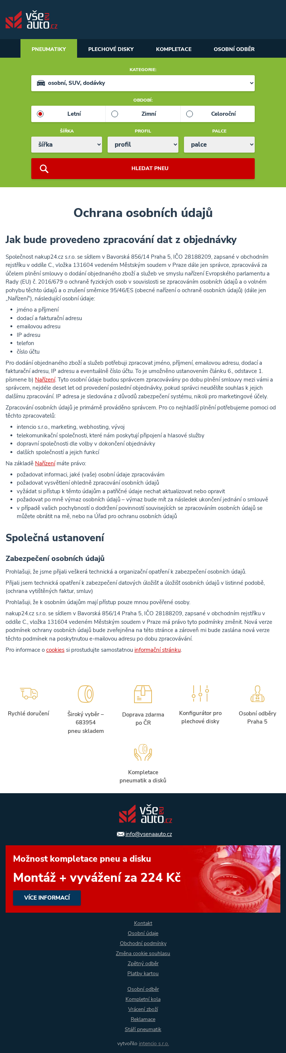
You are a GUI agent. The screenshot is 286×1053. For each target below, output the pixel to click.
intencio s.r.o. (154, 1043)
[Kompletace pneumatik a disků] (143, 763)
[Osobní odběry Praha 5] (257, 708)
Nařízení (45, 379)
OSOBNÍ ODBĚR (234, 49)
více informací (143, 879)
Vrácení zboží (143, 1009)
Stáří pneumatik (143, 1029)
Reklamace (143, 1019)
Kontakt (143, 923)
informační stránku (157, 650)
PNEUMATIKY (49, 49)
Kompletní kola (143, 999)
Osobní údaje (143, 933)
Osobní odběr (143, 989)
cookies (55, 650)
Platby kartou (143, 973)
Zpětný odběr (143, 963)
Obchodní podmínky (143, 943)
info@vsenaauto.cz (148, 834)
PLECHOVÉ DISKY (111, 49)
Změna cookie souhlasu (143, 953)
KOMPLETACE (173, 49)
